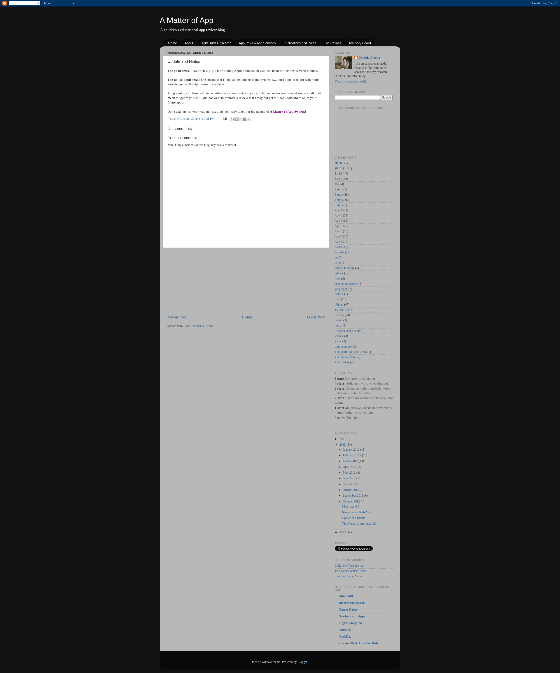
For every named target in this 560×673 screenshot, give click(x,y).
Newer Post (177, 317)
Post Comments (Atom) (199, 326)
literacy (339, 315)
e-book (339, 273)
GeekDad (345, 636)
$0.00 (338, 163)
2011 (343, 439)
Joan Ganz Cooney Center (351, 571)
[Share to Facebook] (245, 119)
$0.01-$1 (340, 168)
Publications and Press (300, 43)
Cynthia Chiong (369, 57)
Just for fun (342, 309)
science (339, 336)
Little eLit (346, 629)
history (339, 294)
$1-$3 (338, 173)
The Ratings (332, 43)
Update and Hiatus (353, 518)
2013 (343, 532)
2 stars (339, 189)
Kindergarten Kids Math (357, 512)
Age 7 (338, 236)
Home (172, 43)
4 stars (339, 200)
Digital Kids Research (215, 43)
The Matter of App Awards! (359, 523)
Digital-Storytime (350, 623)
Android (340, 247)
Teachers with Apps (352, 616)
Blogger (302, 662)
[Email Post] (224, 118)
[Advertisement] (246, 281)
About (189, 43)
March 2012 (351, 461)
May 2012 (349, 472)
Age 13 (339, 210)
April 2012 (350, 467)
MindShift (346, 596)
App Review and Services (257, 43)
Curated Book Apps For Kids (358, 643)
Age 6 (338, 231)
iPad (337, 299)
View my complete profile (351, 81)
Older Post (316, 317)
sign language (343, 346)
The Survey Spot (345, 357)
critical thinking (344, 268)
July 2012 (349, 484)
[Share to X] (240, 119)
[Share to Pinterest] (249, 119)
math (338, 320)
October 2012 (352, 501)
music (338, 325)
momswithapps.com (352, 602)
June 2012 (349, 478)
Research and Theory (348, 330)
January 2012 (351, 449)
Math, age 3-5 (350, 506)
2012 (343, 444)
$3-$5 (338, 179)
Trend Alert (342, 362)
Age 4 (338, 220)
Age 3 (338, 215)
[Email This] (232, 119)
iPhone (339, 304)
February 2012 (352, 455)
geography (341, 289)
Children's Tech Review (349, 565)
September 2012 (353, 495)
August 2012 (351, 490)
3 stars (339, 194)
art (336, 257)
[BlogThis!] (236, 119)
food (337, 278)
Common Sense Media (348, 576)
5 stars (339, 205)
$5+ (337, 184)
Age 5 (338, 226)
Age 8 (338, 241)
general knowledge (346, 283)
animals (339, 252)
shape (338, 341)
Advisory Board (360, 43)
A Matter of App (187, 20)
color (338, 262)
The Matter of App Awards (351, 351)
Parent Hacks (348, 609)
